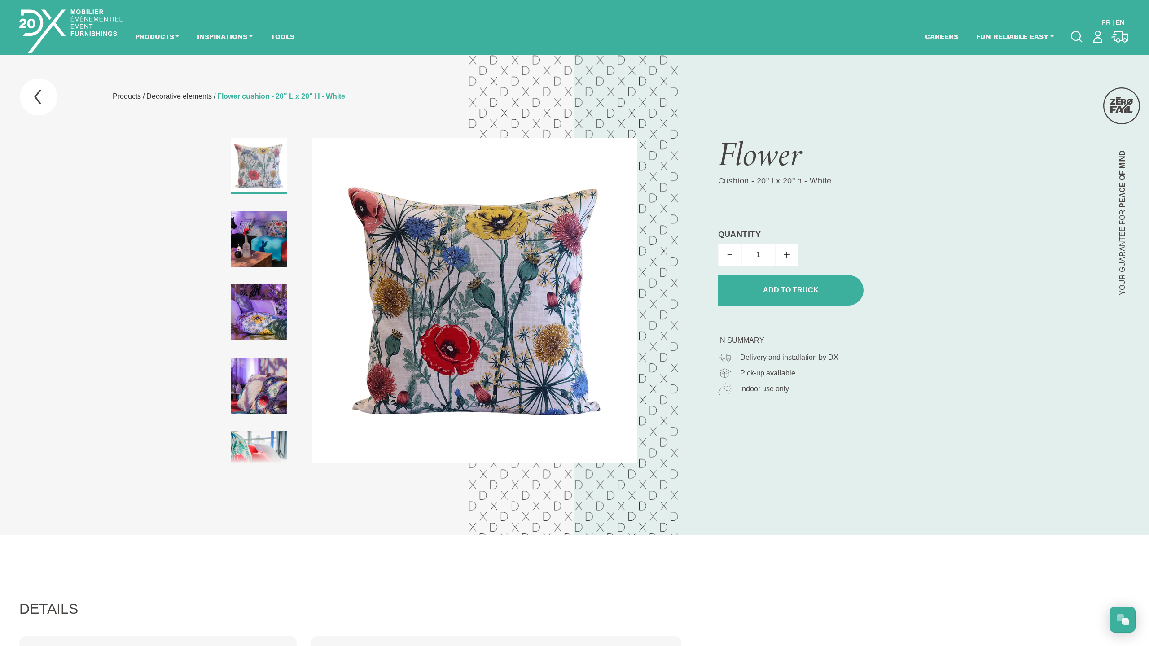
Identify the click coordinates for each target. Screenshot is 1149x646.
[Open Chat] (1123, 620)
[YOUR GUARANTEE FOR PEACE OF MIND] (1121, 105)
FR (1106, 22)
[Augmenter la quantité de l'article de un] (786, 255)
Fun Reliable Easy (1012, 36)
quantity (739, 234)
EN (1120, 22)
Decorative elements (179, 96)
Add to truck (791, 290)
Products (154, 36)
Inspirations (222, 36)
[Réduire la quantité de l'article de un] (729, 255)
